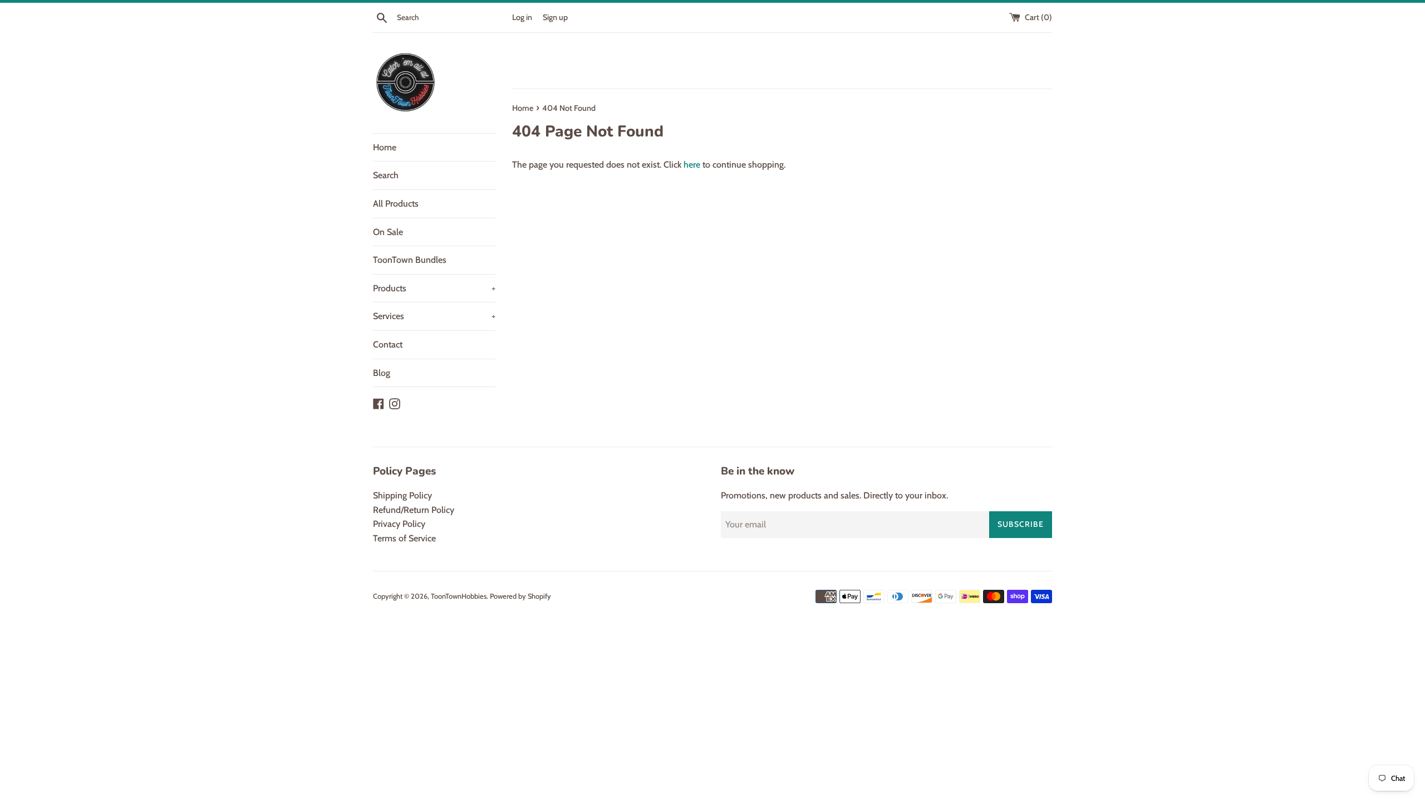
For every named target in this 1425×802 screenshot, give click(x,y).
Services (434, 316)
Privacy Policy (399, 524)
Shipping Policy (402, 495)
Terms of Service (404, 538)
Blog (381, 373)
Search (386, 175)
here (692, 164)
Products (434, 288)
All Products (396, 203)
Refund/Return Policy (413, 510)
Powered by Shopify (520, 596)
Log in (522, 17)
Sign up (555, 17)
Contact (387, 344)
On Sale (388, 232)
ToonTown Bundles (409, 260)
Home (384, 147)
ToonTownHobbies (459, 596)
